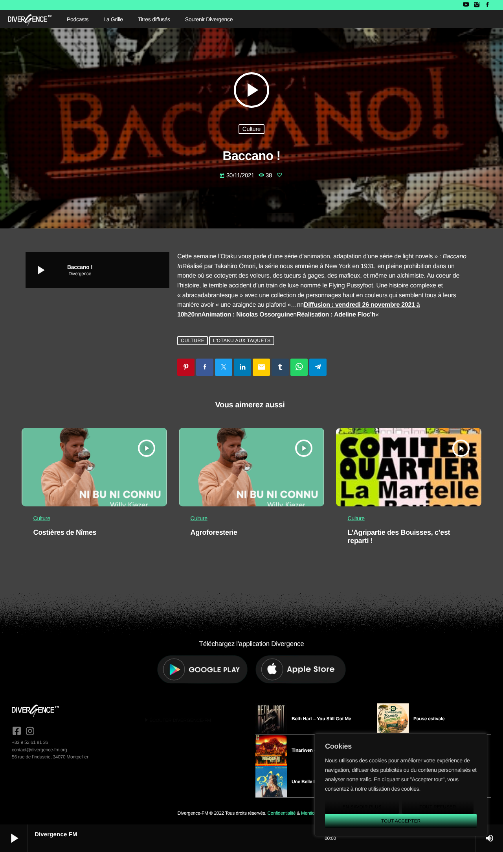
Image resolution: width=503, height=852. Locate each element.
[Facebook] (487, 5)
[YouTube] (466, 5)
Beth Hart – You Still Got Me (321, 718)
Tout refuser (438, 807)
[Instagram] (476, 5)
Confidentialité (281, 813)
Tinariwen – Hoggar (313, 750)
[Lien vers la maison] (29, 19)
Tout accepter (400, 821)
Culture (251, 129)
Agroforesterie (214, 532)
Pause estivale (428, 718)
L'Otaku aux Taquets (242, 341)
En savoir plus (361, 807)
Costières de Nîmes (65, 532)
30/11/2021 (237, 175)
